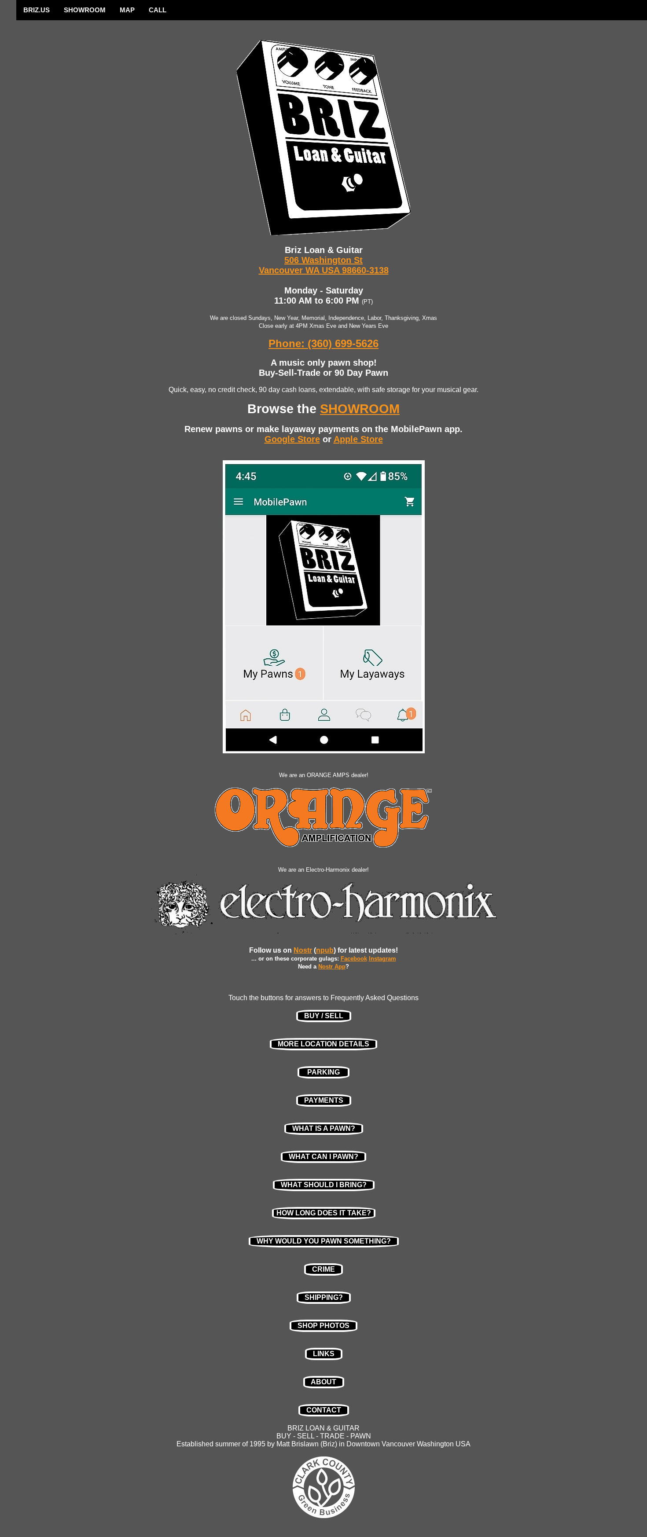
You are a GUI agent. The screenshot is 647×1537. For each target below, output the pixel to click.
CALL (157, 10)
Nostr (303, 950)
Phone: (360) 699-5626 (323, 343)
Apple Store (358, 439)
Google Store (292, 439)
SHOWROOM (85, 10)
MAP (127, 10)
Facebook (354, 958)
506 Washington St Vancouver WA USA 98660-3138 (324, 265)
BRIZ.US (36, 10)
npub (325, 950)
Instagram (382, 958)
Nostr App (332, 966)
